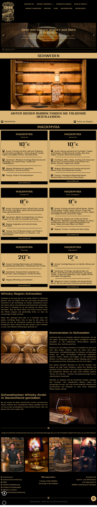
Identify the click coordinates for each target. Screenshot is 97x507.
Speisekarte (80, 8)
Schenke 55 (29, 4)
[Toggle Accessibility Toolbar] (4, 493)
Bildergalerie (66, 8)
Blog (56, 8)
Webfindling (35, 501)
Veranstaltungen (63, 4)
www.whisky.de (24, 183)
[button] (3, 35)
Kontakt (47, 8)
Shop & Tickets (80, 4)
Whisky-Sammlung (33, 8)
